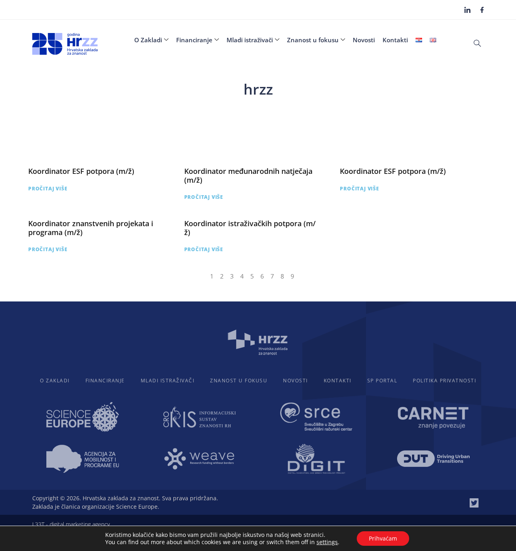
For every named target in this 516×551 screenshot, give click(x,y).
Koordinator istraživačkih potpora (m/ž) (250, 228)
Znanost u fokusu (313, 40)
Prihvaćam (383, 538)
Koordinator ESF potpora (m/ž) (81, 171)
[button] (477, 43)
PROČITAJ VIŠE (47, 188)
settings (327, 542)
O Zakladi (148, 40)
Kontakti (395, 40)
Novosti (364, 40)
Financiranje (194, 40)
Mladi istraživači (250, 40)
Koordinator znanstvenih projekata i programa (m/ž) (90, 228)
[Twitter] (474, 502)
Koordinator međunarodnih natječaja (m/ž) (248, 175)
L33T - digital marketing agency (71, 524)
